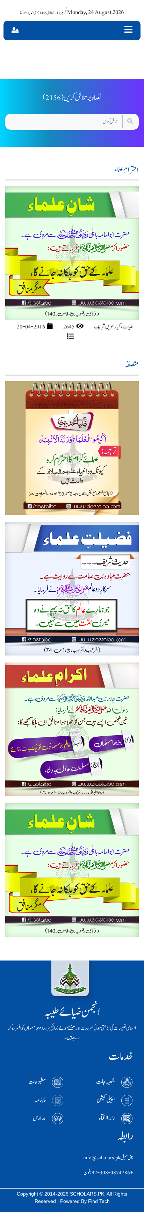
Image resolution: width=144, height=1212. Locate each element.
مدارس (39, 1118)
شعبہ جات (105, 1081)
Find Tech (99, 1201)
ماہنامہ (40, 1099)
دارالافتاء (107, 1118)
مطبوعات (37, 1081)
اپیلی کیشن (105, 1099)
